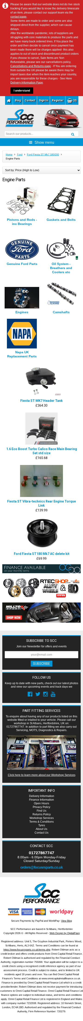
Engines (21, 312)
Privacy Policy (41, 807)
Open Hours (41, 803)
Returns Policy (42, 814)
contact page (18, 16)
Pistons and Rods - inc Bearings (22, 222)
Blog (18, 100)
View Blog (66, 920)
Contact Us (41, 832)
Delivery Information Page (26, 82)
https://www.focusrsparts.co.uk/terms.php (26, 949)
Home (9, 154)
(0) (74, 100)
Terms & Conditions (41, 821)
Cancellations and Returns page (30, 66)
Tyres (41, 825)
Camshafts (61, 312)
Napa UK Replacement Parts (22, 354)
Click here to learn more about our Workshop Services (41, 775)
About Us (41, 829)
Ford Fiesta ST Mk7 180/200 (43, 154)
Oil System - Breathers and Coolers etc (61, 268)
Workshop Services (42, 818)
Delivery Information (41, 796)
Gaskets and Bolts (61, 219)
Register (57, 100)
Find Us (41, 810)
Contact (30, 100)
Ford (19, 154)
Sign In (43, 100)
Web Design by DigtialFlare (65, 933)
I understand (22, 90)
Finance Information (41, 799)
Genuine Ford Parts (22, 264)
